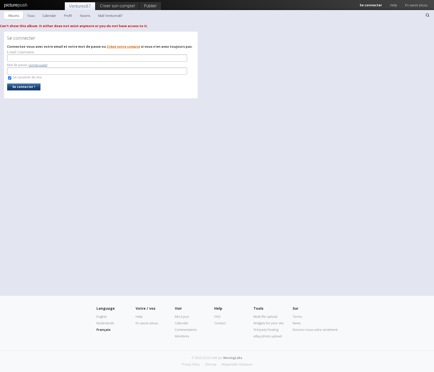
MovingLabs (232, 358)
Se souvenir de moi (27, 77)
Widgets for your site (268, 323)
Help (393, 5)
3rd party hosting (265, 329)
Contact (220, 323)
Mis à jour (182, 316)
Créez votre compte (123, 46)
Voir (178, 308)
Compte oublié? (38, 65)
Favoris (85, 15)
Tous (30, 15)
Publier (150, 6)
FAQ (217, 316)
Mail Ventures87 (110, 15)
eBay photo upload (267, 336)
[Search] (427, 15)
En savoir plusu (416, 5)
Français (103, 329)
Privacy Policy (191, 364)
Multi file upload (265, 316)
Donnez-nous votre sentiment (315, 329)
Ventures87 (80, 6)
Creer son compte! (117, 6)
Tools (258, 308)
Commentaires (186, 329)
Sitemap (210, 364)
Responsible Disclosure (237, 364)
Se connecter (371, 5)
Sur (295, 308)
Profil (68, 15)
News (297, 323)
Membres (182, 336)
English (101, 316)
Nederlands (105, 323)
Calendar (49, 15)
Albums (13, 15)
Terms (297, 316)
